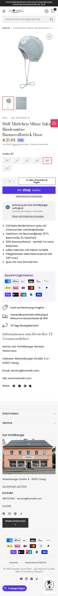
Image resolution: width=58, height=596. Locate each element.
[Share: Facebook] (14, 386)
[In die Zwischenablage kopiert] (30, 386)
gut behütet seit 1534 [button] (14, 486)
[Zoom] (49, 37)
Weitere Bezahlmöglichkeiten (29, 196)
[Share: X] (19, 386)
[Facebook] (5, 513)
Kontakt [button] (6, 505)
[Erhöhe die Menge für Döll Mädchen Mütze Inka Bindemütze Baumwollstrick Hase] (13, 181)
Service (7, 423)
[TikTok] (22, 513)
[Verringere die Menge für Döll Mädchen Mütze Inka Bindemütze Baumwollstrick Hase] (5, 181)
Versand (16, 144)
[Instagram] (10, 513)
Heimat (6, 28)
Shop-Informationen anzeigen (28, 216)
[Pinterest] (16, 513)
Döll (4, 118)
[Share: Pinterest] (25, 386)
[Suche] (52, 19)
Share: (6, 386)
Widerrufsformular (15, 522)
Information (10, 413)
